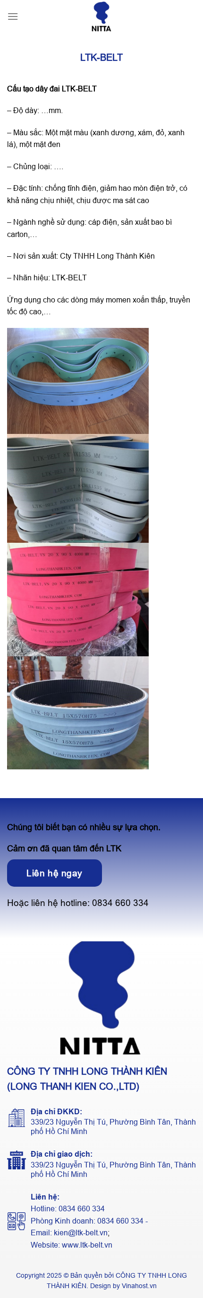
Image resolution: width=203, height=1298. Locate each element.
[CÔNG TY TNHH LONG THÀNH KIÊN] (101, 16)
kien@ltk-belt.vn (81, 1233)
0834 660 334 (120, 903)
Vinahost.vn (139, 1286)
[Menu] (12, 16)
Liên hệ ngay (54, 873)
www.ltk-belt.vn (87, 1245)
